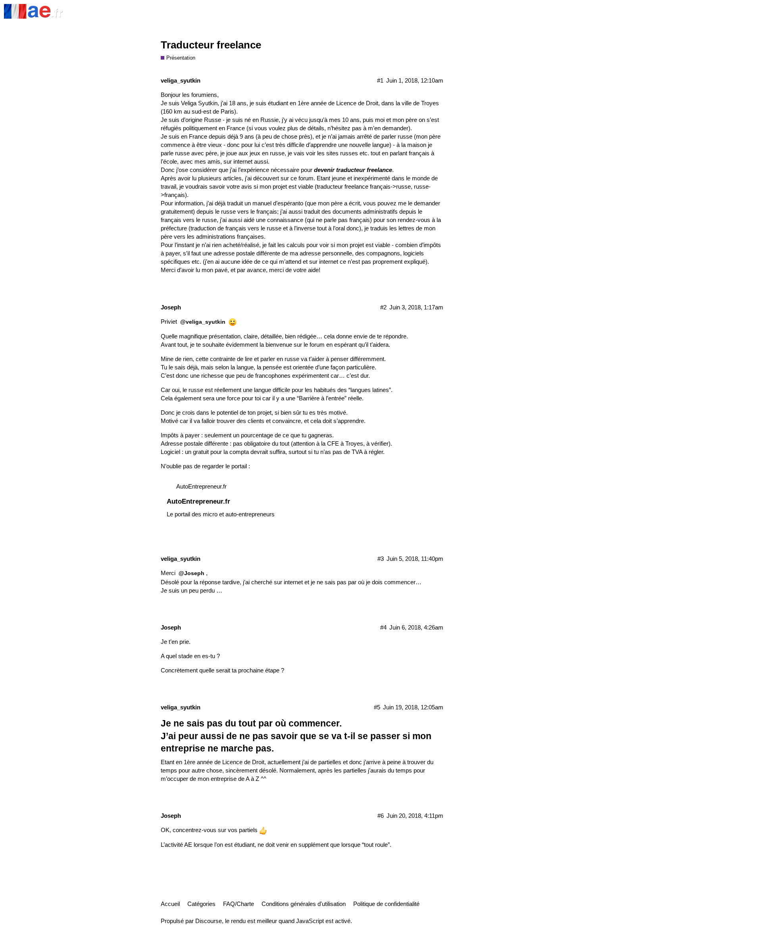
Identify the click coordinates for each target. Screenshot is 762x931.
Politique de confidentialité (386, 903)
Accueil (170, 903)
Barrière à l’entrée (321, 398)
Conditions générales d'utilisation (304, 903)
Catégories (201, 903)
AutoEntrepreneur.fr (201, 486)
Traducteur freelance (211, 45)
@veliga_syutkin (202, 322)
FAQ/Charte (238, 903)
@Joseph (191, 573)
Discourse (208, 920)
